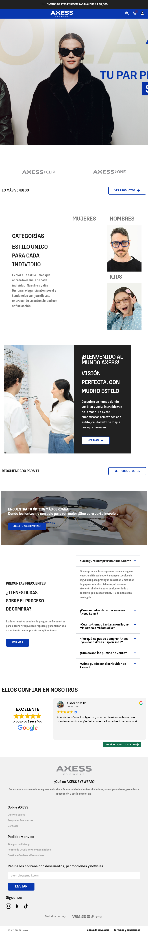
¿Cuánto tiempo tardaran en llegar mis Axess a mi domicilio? (104, 626)
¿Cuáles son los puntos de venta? (103, 653)
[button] (9, 14)
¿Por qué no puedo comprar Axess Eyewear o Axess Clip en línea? (104, 640)
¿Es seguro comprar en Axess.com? (105, 561)
